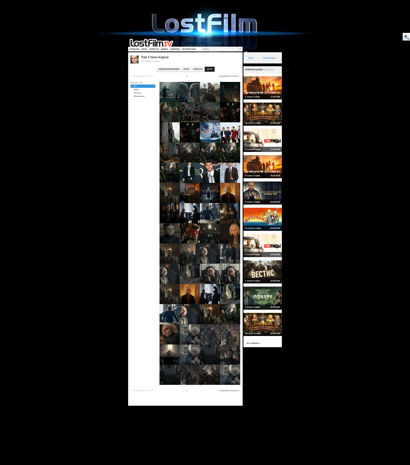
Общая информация (169, 69)
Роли (186, 69)
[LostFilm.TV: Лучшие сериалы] (152, 42)
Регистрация (269, 58)
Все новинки (252, 343)
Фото (209, 69)
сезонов (268, 69)
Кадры (136, 89)
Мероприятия (139, 96)
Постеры (137, 93)
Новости (197, 69)
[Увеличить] (170, 92)
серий (258, 69)
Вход (250, 58)
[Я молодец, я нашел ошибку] (394, 37)
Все (135, 86)
